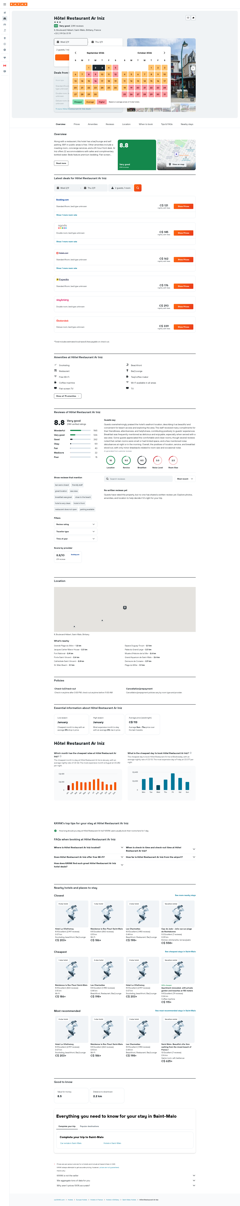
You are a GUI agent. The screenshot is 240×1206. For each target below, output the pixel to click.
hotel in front (79, 503)
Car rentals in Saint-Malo (71, 1143)
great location (61, 491)
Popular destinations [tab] (89, 1126)
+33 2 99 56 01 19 (62, 33)
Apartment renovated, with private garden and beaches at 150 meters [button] (177, 989)
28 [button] (82, 94)
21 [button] (82, 87)
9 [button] (95, 74)
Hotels (70, 1200)
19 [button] (115, 81)
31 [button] (165, 94)
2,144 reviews (77, 25)
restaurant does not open (66, 509)
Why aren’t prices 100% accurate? (73, 1185)
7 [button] (82, 74)
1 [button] (88, 67)
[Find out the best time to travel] (4, 50)
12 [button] (115, 74)
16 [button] (95, 81)
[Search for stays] (4, 18)
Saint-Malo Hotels (129, 1200)
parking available (87, 509)
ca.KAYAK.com (59, 1200)
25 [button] (109, 87)
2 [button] (95, 67)
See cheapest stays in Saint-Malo (180, 951)
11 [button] (109, 74)
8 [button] (88, 74)
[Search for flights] (4, 13)
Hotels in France (96, 1200)
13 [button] (75, 81)
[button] (5, 4)
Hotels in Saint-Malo (112, 1143)
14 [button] (82, 81)
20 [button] (75, 87)
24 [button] (102, 87)
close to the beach (83, 497)
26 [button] (115, 87)
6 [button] (75, 74)
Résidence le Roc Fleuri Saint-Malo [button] (107, 929)
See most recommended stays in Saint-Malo (175, 1010)
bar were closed (62, 485)
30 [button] (95, 94)
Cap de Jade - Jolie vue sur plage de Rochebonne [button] (176, 930)
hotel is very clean (62, 503)
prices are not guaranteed (109, 1167)
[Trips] (4, 57)
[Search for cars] (4, 24)
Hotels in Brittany (112, 1200)
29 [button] (89, 94)
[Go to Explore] (4, 38)
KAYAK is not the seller (67, 1175)
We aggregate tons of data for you (73, 1180)
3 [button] (102, 67)
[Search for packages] (4, 30)
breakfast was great (63, 497)
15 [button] (89, 81)
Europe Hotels (81, 1200)
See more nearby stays (185, 895)
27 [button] (75, 94)
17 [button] (102, 81)
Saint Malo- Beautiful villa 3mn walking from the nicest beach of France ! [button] (176, 1047)
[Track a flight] (4, 44)
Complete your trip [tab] (67, 1126)
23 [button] (95, 87)
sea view (74, 491)
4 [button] (108, 67)
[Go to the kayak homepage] (18, 4)
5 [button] (115, 67)
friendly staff (77, 485)
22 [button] (89, 87)
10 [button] (102, 74)
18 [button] (109, 81)
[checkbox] (68, 557)
